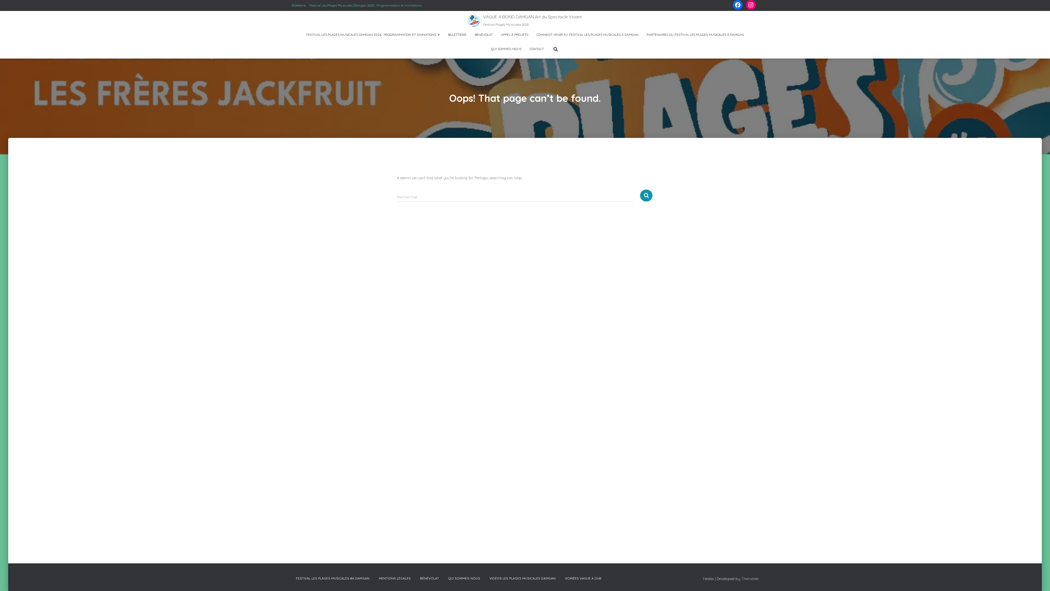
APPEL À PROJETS (514, 35)
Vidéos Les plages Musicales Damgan (522, 578)
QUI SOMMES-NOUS (506, 49)
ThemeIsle (750, 578)
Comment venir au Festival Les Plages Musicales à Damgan (587, 35)
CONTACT (537, 49)
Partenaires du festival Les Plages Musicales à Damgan (695, 35)
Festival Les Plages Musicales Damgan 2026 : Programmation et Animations (365, 5)
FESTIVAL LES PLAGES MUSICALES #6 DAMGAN (332, 578)
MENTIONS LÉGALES (395, 578)
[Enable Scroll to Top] (1036, 578)
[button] (438, 35)
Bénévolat (484, 35)
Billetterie (299, 5)
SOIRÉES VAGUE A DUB (583, 578)
